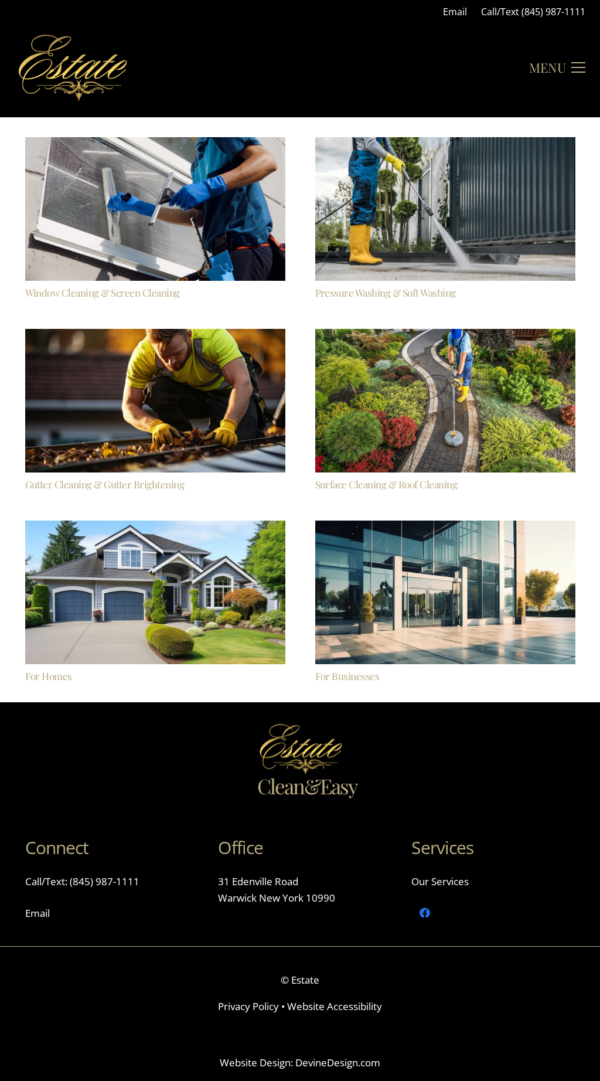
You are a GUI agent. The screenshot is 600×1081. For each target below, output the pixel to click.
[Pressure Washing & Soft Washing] (445, 145)
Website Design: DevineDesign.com (300, 1062)
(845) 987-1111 (103, 881)
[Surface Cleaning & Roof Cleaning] (445, 337)
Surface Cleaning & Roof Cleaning (386, 484)
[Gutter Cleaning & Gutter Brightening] (155, 337)
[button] (557, 67)
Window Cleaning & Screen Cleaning (102, 292)
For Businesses (347, 675)
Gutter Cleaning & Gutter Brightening (105, 484)
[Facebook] (424, 913)
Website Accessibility (334, 1006)
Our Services (440, 881)
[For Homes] (155, 528)
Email (37, 913)
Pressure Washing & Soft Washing (385, 292)
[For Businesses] (445, 528)
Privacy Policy (249, 1006)
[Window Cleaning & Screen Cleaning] (155, 145)
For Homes (48, 675)
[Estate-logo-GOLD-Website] (72, 67)
